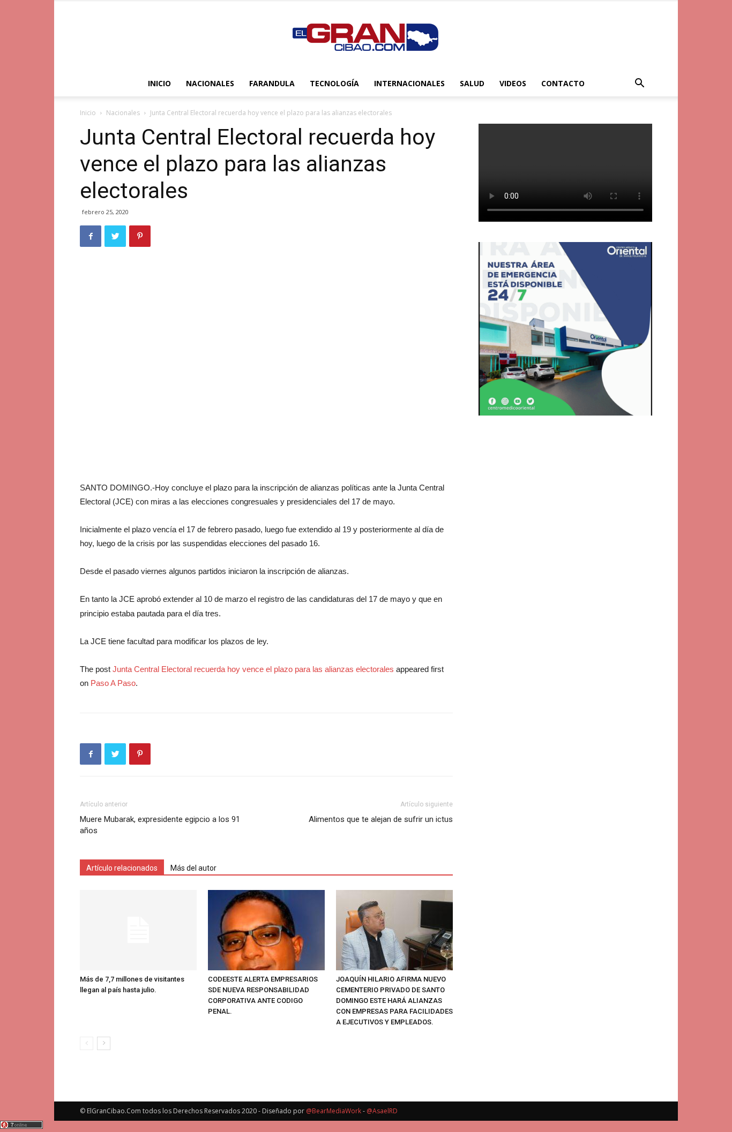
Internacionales (409, 83)
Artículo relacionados (122, 868)
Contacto (563, 83)
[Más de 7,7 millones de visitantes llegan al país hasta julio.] (138, 930)
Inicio (159, 83)
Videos (512, 83)
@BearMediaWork (333, 1110)
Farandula (272, 83)
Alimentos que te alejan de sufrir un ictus (381, 819)
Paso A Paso (113, 683)
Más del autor (193, 868)
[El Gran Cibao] (366, 36)
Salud (472, 83)
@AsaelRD (382, 1110)
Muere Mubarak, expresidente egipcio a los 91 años (160, 824)
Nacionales (210, 83)
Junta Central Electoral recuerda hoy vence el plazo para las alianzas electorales (253, 669)
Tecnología (334, 83)
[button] (639, 84)
